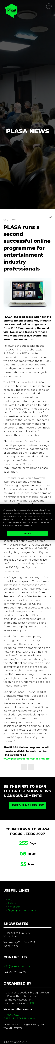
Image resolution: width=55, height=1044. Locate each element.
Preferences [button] (28, 525)
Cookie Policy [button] (13, 522)
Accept (27, 533)
